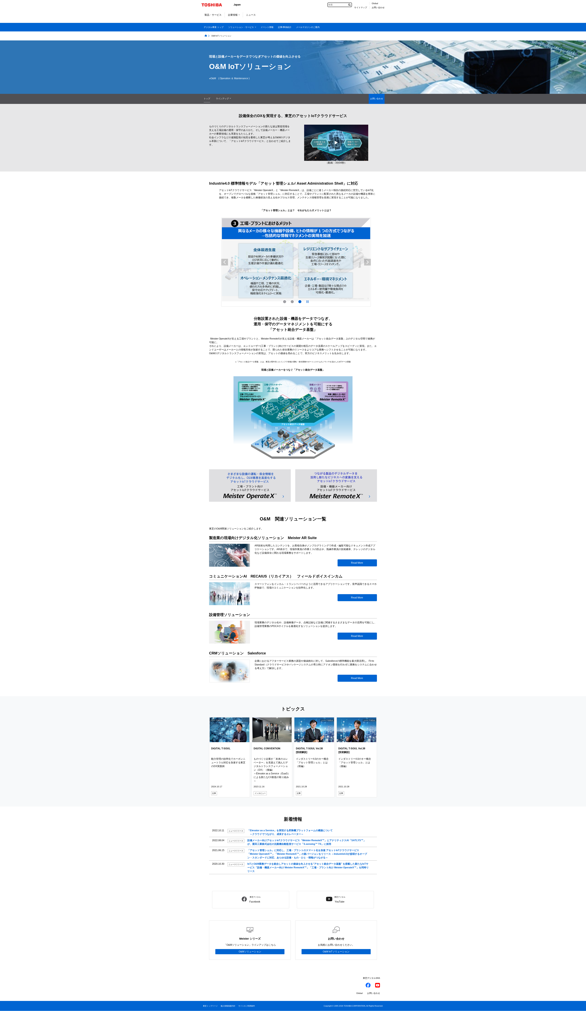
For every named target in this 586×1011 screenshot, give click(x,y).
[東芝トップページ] (213, 5)
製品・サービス (213, 15)
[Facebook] (368, 985)
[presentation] (292, 301)
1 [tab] (285, 301)
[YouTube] (377, 985)
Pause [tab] (307, 301)
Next (367, 262)
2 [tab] (292, 301)
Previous (224, 262)
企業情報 (233, 15)
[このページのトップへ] (579, 1005)
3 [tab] (300, 301)
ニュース (251, 15)
